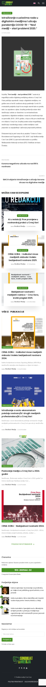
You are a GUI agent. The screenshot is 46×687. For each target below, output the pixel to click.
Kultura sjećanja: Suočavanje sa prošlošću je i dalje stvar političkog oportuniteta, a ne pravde (27, 590)
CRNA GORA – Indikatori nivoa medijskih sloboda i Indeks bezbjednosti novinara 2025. (23, 257)
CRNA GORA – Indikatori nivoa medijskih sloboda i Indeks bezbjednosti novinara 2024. (22, 355)
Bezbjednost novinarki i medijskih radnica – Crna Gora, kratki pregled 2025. (23, 294)
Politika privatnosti (15, 682)
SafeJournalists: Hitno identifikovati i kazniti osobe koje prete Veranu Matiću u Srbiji (27, 599)
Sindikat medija (19, 226)
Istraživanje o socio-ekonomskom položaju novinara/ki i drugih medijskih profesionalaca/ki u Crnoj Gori (21, 413)
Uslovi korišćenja (31, 682)
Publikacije (7, 13)
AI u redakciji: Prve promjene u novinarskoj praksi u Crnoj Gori (22, 221)
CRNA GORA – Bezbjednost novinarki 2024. (23, 526)
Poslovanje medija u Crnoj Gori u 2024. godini (21, 473)
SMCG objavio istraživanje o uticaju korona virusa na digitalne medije (23, 181)
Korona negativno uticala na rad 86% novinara (20, 165)
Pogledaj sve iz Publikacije (21, 544)
